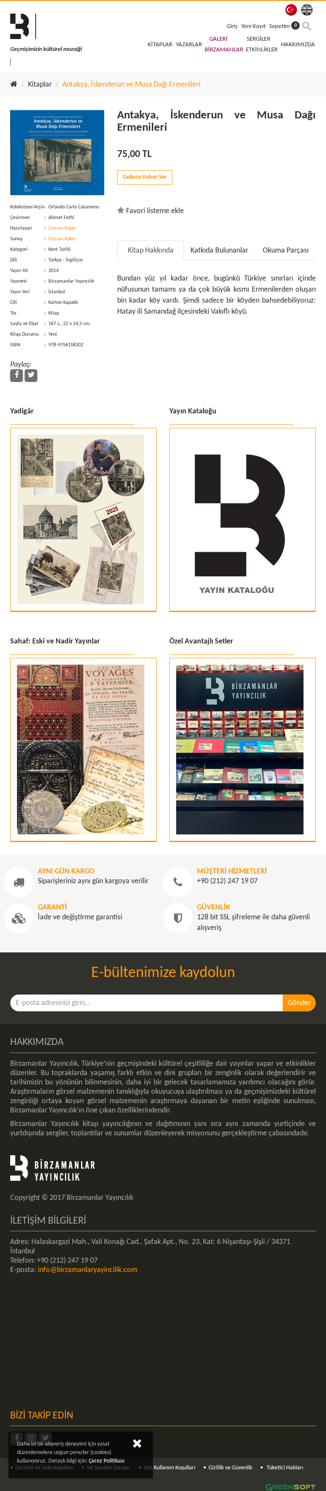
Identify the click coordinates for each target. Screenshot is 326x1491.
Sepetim (283, 26)
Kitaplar (40, 85)
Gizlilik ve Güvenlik (230, 1468)
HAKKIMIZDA (298, 45)
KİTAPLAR (160, 45)
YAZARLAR (189, 45)
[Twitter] (31, 375)
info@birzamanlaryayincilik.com (87, 1270)
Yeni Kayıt (253, 26)
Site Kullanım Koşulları (169, 1468)
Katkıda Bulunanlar (219, 251)
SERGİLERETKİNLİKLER (262, 44)
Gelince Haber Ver (145, 177)
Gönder (299, 1003)
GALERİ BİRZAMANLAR (224, 44)
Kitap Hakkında (151, 251)
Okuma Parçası (286, 251)
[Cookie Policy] (137, 1445)
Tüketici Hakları (284, 1468)
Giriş (232, 26)
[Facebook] (16, 375)
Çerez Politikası (106, 1461)
